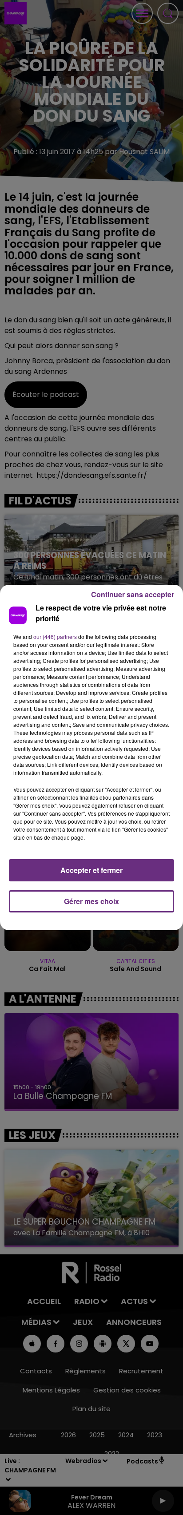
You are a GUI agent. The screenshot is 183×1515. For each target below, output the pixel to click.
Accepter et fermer (91, 870)
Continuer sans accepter (132, 594)
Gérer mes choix (91, 901)
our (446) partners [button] (55, 636)
